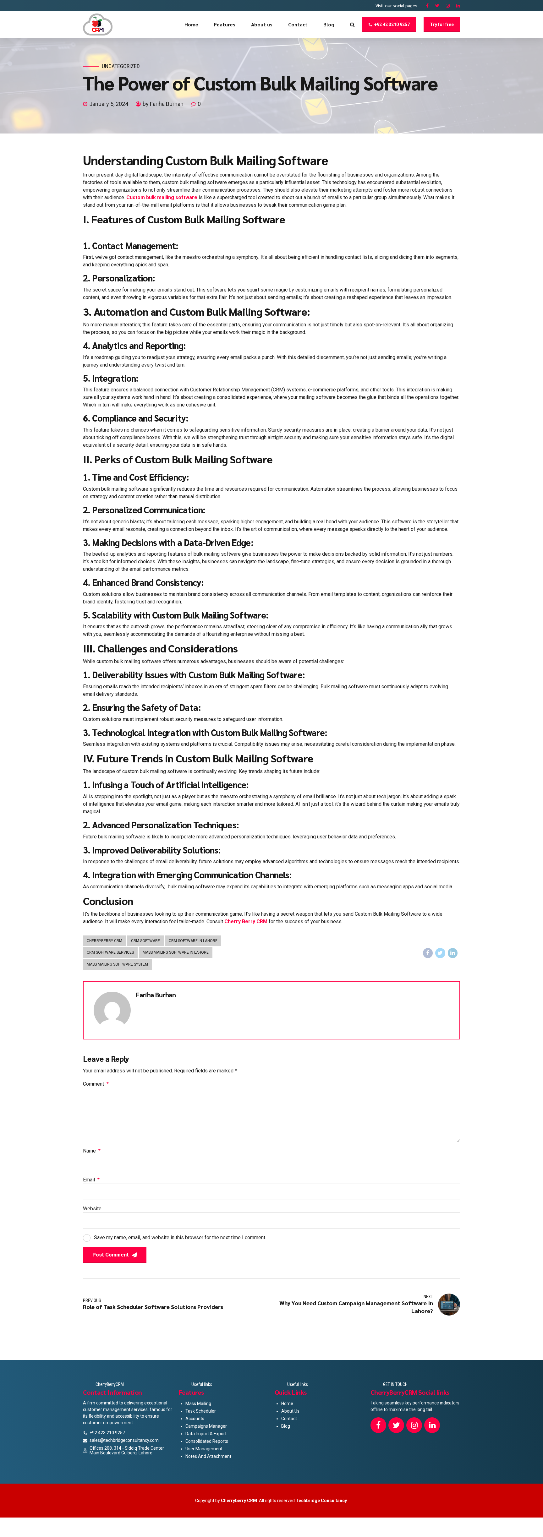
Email (91, 1180)
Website (92, 1209)
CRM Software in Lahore (193, 941)
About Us (290, 1411)
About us (261, 24)
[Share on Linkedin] (453, 953)
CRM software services (110, 952)
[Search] (352, 24)
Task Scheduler (200, 1411)
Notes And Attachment (208, 1456)
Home (191, 24)
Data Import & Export (206, 1433)
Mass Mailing (198, 1403)
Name (92, 1151)
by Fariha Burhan (163, 104)
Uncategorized (121, 66)
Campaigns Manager (206, 1426)
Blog (328, 24)
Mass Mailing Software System (117, 964)
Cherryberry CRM (104, 941)
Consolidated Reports (206, 1441)
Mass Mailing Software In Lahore (176, 952)
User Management (203, 1448)
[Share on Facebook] (428, 953)
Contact (298, 24)
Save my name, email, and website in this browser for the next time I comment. (180, 1237)
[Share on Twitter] (440, 953)
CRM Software (145, 941)
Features (224, 24)
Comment (96, 1084)
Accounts (194, 1418)
